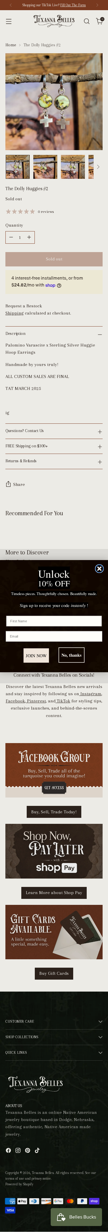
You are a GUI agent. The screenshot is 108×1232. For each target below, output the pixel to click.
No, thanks (72, 655)
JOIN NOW (36, 655)
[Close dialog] (99, 568)
